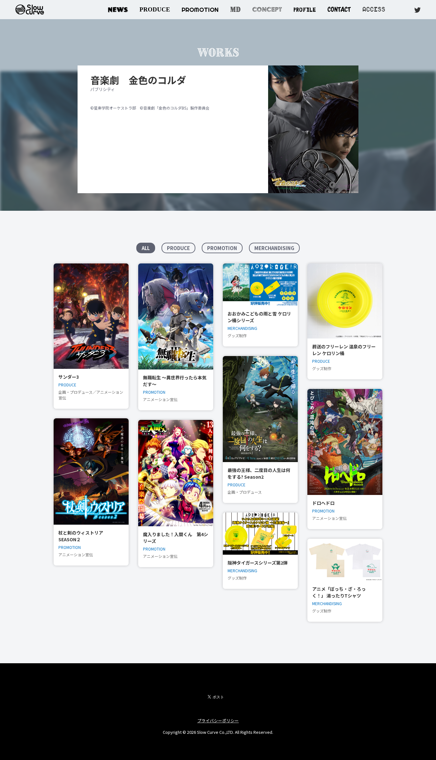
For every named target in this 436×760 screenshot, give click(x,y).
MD (235, 9)
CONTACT (339, 9)
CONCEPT (267, 9)
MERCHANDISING (274, 248)
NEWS (118, 9)
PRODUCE (154, 9)
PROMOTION (200, 9)
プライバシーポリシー (218, 721)
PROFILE (304, 8)
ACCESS (373, 9)
